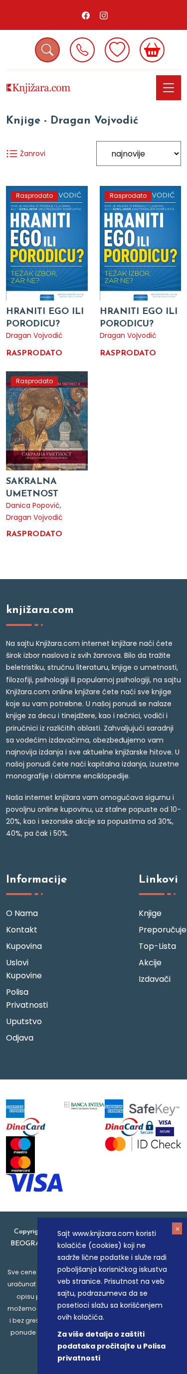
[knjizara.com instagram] (104, 15)
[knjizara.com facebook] (86, 15)
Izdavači (155, 979)
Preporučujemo (160, 929)
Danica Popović (33, 505)
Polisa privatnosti (27, 998)
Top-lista (157, 946)
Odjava (19, 1038)
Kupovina (24, 946)
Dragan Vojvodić (34, 335)
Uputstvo (24, 1021)
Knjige (150, 913)
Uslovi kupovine (24, 969)
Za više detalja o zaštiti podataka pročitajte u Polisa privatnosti (111, 1346)
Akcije (150, 962)
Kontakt (21, 929)
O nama (22, 913)
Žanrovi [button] (31, 153)
